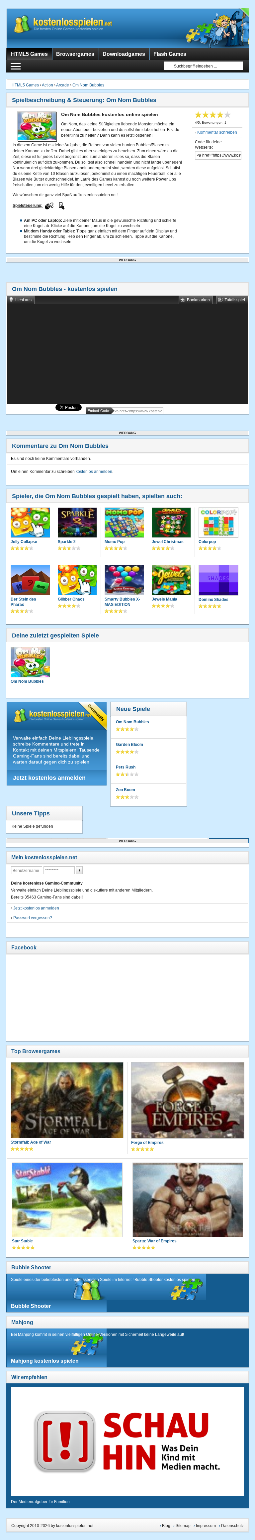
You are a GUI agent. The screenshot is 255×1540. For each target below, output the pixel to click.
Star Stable (22, 1241)
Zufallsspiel (234, 300)
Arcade (62, 85)
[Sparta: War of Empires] (187, 1200)
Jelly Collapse (24, 541)
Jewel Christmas (168, 541)
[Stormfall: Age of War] (67, 1101)
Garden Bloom (129, 744)
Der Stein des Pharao (23, 602)
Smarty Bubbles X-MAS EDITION (122, 602)
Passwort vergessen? (32, 917)
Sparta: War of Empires (154, 1241)
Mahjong (22, 1322)
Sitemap (183, 1525)
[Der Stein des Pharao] (30, 581)
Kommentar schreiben (217, 132)
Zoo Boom (125, 789)
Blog (166, 1525)
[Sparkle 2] (77, 523)
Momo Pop (115, 541)
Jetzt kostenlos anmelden (49, 777)
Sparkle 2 (67, 541)
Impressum (206, 1525)
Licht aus (23, 300)
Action (47, 85)
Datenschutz (232, 1525)
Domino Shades (213, 599)
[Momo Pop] (124, 523)
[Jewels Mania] (171, 581)
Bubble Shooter (31, 1267)
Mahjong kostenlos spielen (45, 1361)
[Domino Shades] (218, 581)
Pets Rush (125, 767)
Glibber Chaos (71, 599)
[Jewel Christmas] (171, 523)
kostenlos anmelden (94, 471)
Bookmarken (198, 300)
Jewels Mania (164, 599)
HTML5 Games (25, 85)
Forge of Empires (147, 1142)
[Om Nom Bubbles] (30, 662)
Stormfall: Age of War (31, 1142)
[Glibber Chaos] (77, 581)
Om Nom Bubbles (88, 85)
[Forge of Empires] (187, 1101)
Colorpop (207, 541)
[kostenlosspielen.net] (76, 28)
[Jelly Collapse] (30, 523)
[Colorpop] (218, 523)
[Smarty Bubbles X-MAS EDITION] (124, 581)
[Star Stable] (67, 1200)
